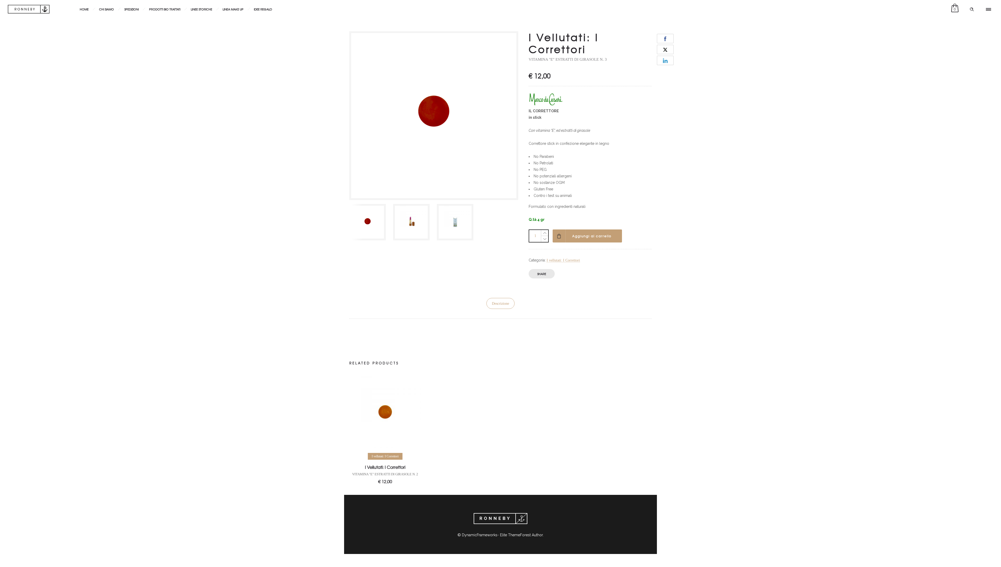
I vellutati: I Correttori (563, 260)
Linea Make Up (233, 9)
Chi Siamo (106, 9)
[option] (368, 222)
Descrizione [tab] (500, 304)
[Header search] (972, 9)
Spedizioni (131, 9)
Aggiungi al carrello (592, 236)
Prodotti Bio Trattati (164, 9)
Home (84, 9)
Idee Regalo (263, 9)
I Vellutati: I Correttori (385, 467)
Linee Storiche (201, 9)
